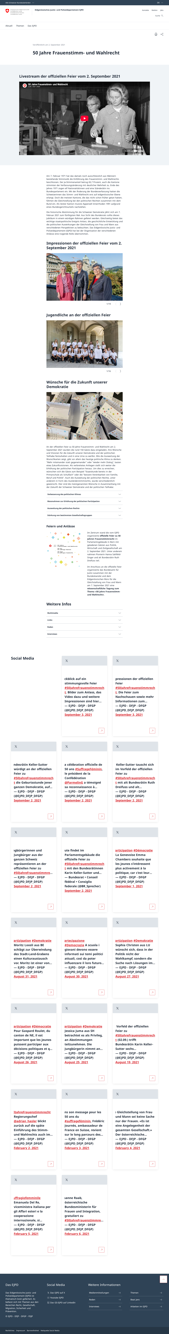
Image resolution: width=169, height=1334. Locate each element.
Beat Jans (135, 1299)
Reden (92, 1299)
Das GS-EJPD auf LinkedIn (62, 1302)
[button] (9, 25)
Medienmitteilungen (99, 1292)
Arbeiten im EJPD (138, 1306)
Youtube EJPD (57, 1297)
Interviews (94, 1306)
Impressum (20, 1330)
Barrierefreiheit (33, 1330)
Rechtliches (10, 1330)
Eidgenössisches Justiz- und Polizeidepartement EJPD (59, 10)
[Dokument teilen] (162, 34)
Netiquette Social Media (50, 1330)
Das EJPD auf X (57, 1292)
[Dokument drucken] (156, 34)
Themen (134, 1292)
